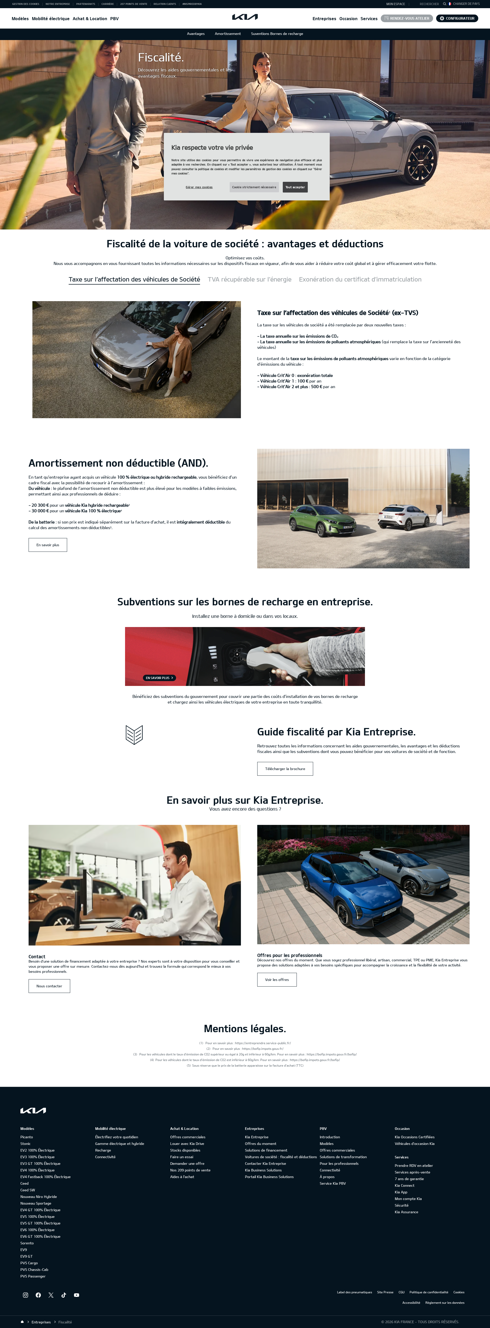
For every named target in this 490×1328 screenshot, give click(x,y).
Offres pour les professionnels (289, 955)
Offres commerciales (187, 1137)
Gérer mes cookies (199, 187)
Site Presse (385, 1292)
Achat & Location (90, 18)
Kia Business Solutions (263, 1170)
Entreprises (324, 18)
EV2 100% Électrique (37, 1150)
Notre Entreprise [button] (58, 3)
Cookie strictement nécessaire (254, 187)
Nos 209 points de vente (190, 1170)
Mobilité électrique (51, 18)
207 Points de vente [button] (133, 3)
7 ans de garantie (409, 1179)
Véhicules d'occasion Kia (415, 1143)
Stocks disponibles (185, 1150)
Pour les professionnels (339, 1163)
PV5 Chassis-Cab (34, 1269)
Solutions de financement (266, 1150)
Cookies (459, 1292)
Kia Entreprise (256, 1137)
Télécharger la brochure (285, 769)
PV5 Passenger (33, 1276)
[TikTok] (64, 1295)
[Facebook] (38, 1295)
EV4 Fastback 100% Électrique (45, 1176)
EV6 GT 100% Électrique (40, 1236)
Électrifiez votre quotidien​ (116, 1137)
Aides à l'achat (182, 1176)
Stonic (25, 1143)
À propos (327, 1176)
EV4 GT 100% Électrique (40, 1210)
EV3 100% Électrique (37, 1157)
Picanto (26, 1137)
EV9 (23, 1249)
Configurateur (460, 18)
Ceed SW (27, 1190)
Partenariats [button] (85, 3)
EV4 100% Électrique (37, 1170)
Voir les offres (277, 979)
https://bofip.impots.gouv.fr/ (263, 1048)
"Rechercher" (446, 5)
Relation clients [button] (165, 3)
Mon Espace (395, 4)
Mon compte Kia (408, 1198)
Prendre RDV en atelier (414, 1165)
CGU (402, 1292)
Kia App (401, 1192)
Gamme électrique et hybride (119, 1143)
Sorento (27, 1243)
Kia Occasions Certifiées (415, 1137)
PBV (114, 18)
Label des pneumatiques (354, 1292)
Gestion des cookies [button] (25, 3)
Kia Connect (404, 1185)
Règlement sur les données (444, 1302)
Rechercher (429, 4)
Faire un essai (181, 1157)
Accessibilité (411, 1302)
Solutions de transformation (343, 1157)
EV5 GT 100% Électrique (40, 1223)
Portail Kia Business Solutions (269, 1176)
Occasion (348, 18)
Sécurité (402, 1205)
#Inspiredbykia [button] (192, 3)
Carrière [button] (108, 3)
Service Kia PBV (333, 1183)
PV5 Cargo (29, 1263)
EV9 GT (26, 1256)
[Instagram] (25, 1295)
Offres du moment (260, 1143)
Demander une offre (187, 1163)
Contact (37, 956)
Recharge (103, 1150)
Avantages (196, 33)
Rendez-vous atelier (409, 18)
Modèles (20, 18)
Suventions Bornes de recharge (277, 33)
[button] (427, 4)
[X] (51, 1295)
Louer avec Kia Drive (187, 1143)
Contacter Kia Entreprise (265, 1163)
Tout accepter (295, 187)
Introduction (330, 1137)
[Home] (22, 1322)
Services (369, 18)
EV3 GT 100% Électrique (40, 1163)
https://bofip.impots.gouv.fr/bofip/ (332, 1054)
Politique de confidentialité (429, 1292)
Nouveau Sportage (35, 1203)
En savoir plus (47, 545)
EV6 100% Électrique (37, 1230)
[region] (247, 166)
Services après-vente (412, 1172)
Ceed (24, 1183)
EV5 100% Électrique (37, 1216)
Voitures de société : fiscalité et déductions (281, 1157)
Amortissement (228, 33)
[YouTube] (76, 1295)
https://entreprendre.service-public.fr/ (263, 1043)
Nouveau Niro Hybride (38, 1196)
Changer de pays (466, 3)
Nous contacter (49, 986)
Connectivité (105, 1157)
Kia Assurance (406, 1212)
